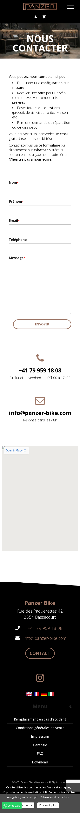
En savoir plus (48, 805)
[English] (29, 694)
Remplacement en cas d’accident (40, 719)
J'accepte (26, 805)
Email (13, 220)
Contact (40, 653)
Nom (13, 182)
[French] (36, 694)
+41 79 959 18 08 (45, 628)
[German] (44, 694)
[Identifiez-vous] (36, 16)
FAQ (40, 753)
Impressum (40, 736)
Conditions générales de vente (40, 727)
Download (40, 762)
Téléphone (18, 239)
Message (16, 257)
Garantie (40, 745)
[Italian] (51, 694)
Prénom (15, 201)
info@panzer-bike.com (45, 638)
